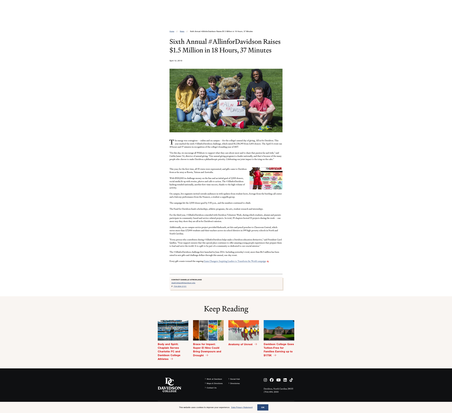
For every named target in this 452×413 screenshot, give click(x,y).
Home (172, 31)
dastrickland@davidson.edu (183, 283)
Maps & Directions (215, 383)
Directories (235, 383)
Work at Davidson (214, 379)
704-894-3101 (180, 286)
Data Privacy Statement (242, 407)
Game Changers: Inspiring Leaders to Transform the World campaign (235, 261)
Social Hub (235, 379)
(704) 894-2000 (271, 392)
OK (262, 407)
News (182, 31)
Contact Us (211, 388)
